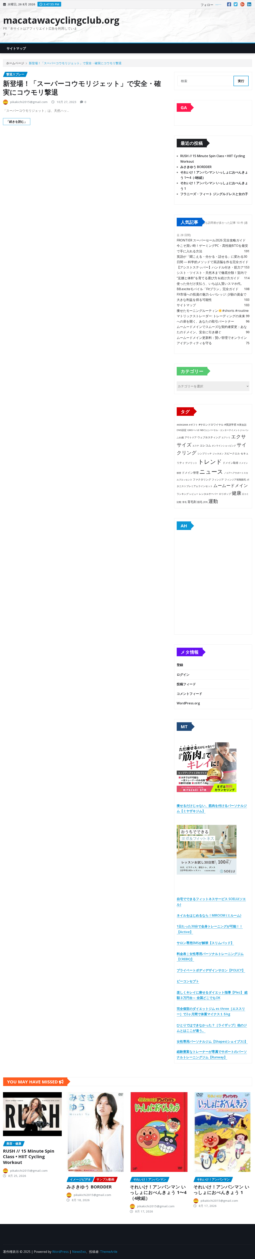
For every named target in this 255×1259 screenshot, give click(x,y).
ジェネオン (218, 453)
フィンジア (218, 479)
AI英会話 (241, 424)
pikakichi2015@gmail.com (29, 102)
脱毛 (199, 502)
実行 (241, 81)
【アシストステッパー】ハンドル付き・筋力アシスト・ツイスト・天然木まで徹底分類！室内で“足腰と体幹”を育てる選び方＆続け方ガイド (212, 272)
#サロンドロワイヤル (211, 424)
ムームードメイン (230, 485)
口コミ (245, 493)
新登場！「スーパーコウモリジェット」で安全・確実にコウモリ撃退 (75, 63)
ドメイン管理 (190, 472)
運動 (213, 501)
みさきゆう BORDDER (196, 167)
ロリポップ (225, 493)
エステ (195, 445)
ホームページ (15, 63)
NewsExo (79, 1251)
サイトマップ (16, 48)
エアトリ (226, 437)
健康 (236, 493)
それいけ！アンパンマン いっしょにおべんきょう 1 (221, 1189)
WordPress (60, 1251)
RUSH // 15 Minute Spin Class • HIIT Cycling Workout (28, 1156)
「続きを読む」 (16, 121)
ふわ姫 (180, 437)
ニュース (211, 471)
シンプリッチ (204, 453)
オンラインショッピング (224, 445)
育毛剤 (191, 502)
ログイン (183, 674)
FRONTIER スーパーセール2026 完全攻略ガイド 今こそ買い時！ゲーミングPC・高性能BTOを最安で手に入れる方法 (212, 245)
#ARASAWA (182, 424)
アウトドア (191, 437)
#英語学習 (230, 424)
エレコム (205, 445)
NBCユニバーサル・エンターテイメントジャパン (224, 430)
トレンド (210, 462)
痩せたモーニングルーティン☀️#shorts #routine (213, 310)
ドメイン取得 (230, 463)
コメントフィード (189, 693)
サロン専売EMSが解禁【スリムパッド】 (205, 943)
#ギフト (193, 424)
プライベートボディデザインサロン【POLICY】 (211, 970)
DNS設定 (181, 430)
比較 (179, 502)
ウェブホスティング (209, 437)
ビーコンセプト (188, 981)
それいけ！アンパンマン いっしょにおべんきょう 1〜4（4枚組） (158, 1192)
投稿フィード (186, 684)
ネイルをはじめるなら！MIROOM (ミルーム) (209, 915)
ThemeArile (108, 1251)
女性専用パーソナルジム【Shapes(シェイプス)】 (212, 1041)
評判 (205, 502)
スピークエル (232, 453)
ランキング (183, 493)
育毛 (184, 502)
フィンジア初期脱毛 (235, 479)
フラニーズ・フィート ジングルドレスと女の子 (214, 194)
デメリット (191, 463)
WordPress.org (188, 703)
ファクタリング (202, 479)
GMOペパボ (193, 430)
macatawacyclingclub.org (61, 20)
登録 (180, 665)
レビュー (193, 493)
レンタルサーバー (208, 493)
